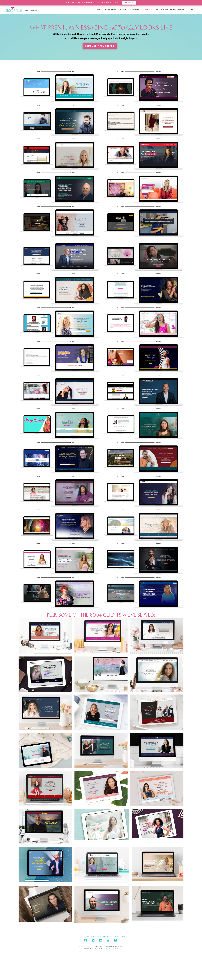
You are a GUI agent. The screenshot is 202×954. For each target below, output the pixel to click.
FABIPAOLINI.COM (110, 948)
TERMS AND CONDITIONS (114, 937)
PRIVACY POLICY (94, 937)
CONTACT (81, 937)
